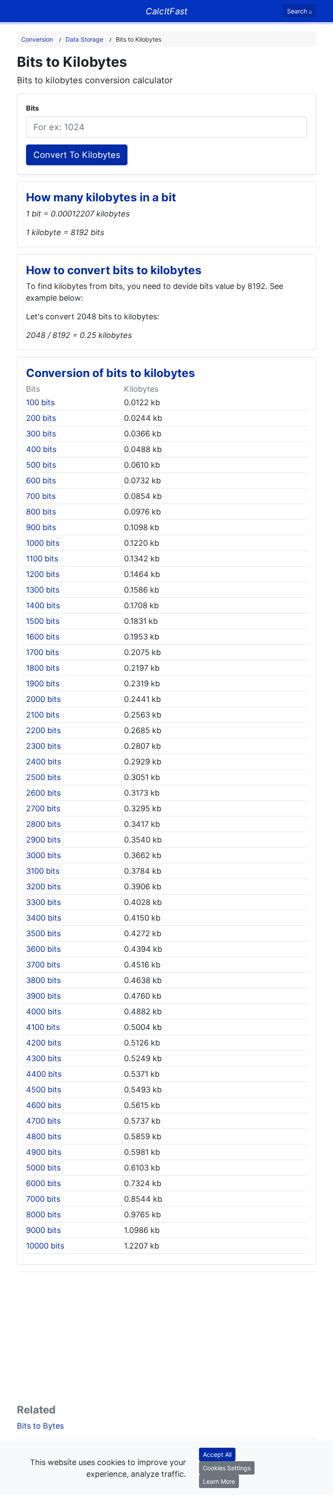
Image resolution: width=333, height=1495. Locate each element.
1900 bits (42, 683)
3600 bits (43, 949)
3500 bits (43, 933)
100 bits (40, 402)
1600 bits (42, 636)
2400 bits (43, 761)
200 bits (41, 418)
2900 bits (43, 839)
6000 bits (43, 1183)
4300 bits (43, 1058)
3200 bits (43, 886)
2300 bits (43, 746)
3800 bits (43, 980)
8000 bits (43, 1214)
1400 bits (43, 605)
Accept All (217, 1454)
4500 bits (43, 1089)
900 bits (41, 527)
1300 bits (42, 589)
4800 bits (43, 1136)
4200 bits (43, 1042)
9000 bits (43, 1230)
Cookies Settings (227, 1468)
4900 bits (43, 1152)
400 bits (41, 449)
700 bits (41, 496)
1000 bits (42, 543)
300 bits (41, 433)
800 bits (41, 511)
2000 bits (43, 699)
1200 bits (42, 574)
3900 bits (43, 995)
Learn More (219, 1481)
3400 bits (43, 917)
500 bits (41, 464)
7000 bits (43, 1198)
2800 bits (43, 824)
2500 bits (43, 777)
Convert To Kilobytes (76, 155)
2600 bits (43, 792)
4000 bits (43, 1011)
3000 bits (43, 855)
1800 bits (42, 667)
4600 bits (43, 1105)
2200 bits (43, 730)
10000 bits (45, 1245)
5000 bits (43, 1167)
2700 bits (43, 808)
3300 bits (43, 902)
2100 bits (42, 714)
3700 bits (43, 964)
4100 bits (43, 1027)
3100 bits (42, 870)
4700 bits (43, 1120)
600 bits (41, 480)
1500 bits (42, 621)
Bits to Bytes (40, 1425)
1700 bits (42, 652)
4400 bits (44, 1074)
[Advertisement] (166, 1339)
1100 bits (42, 558)
